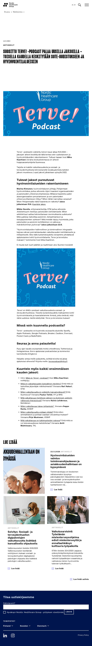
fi (73, 5)
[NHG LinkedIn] (5, 635)
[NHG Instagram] (13, 635)
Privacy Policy (83, 635)
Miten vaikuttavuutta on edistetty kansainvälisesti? (43, 392)
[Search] (79, 4)
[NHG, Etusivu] (10, 5)
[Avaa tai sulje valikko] (86, 4)
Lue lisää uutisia (81, 579)
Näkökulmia (17, 12)
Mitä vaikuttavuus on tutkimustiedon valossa (40, 420)
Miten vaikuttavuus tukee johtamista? (37, 406)
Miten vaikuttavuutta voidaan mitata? (37, 412)
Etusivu (7, 12)
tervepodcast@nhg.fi (58, 361)
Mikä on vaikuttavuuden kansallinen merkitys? (41, 384)
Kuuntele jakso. (39, 204)
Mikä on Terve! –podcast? (37, 378)
